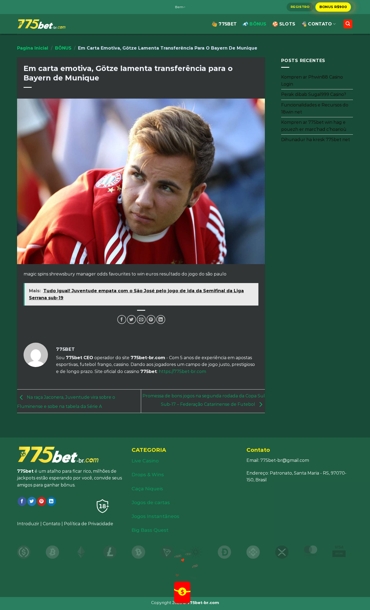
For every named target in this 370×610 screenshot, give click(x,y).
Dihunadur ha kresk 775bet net (315, 139)
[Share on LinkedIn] (160, 319)
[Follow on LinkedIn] (51, 501)
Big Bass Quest (150, 530)
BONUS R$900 (333, 7)
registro (300, 7)
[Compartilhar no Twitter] (131, 319)
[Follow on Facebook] (22, 501)
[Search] (348, 24)
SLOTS (287, 24)
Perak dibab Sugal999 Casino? (313, 94)
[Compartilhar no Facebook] (121, 319)
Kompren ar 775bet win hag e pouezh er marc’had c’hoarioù (313, 126)
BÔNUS (258, 24)
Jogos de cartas (151, 502)
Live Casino (145, 460)
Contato (51, 523)
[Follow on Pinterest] (41, 501)
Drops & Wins (148, 474)
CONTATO (320, 24)
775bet (228, 24)
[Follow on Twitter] (31, 501)
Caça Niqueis (147, 488)
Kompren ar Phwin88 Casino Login (312, 80)
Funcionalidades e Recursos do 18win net (314, 108)
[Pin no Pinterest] (151, 319)
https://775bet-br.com (182, 371)
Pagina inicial (32, 48)
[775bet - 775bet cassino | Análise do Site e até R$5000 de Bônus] (41, 24)
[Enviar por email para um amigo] (141, 319)
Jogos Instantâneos (155, 516)
